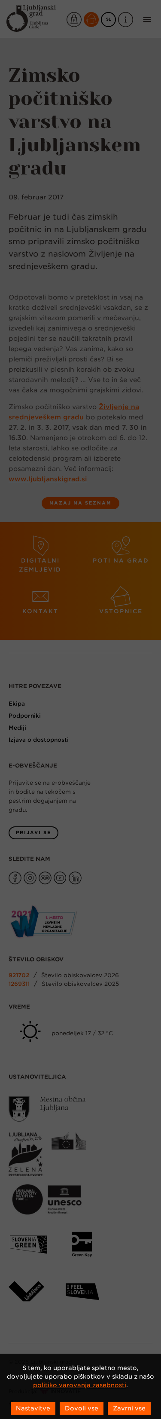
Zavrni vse (129, 1408)
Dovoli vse (81, 1408)
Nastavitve (33, 1408)
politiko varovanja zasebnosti (79, 1385)
